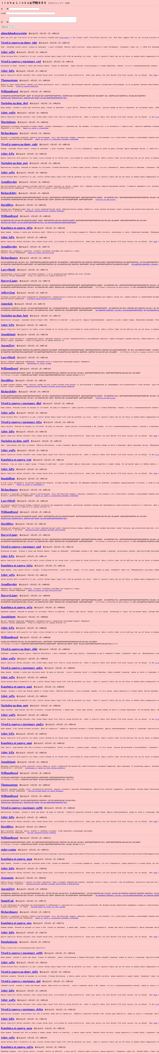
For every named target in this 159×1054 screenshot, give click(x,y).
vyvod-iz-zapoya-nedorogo (27, 86)
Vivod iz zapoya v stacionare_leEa (21, 422)
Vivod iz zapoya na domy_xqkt (19, 144)
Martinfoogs (8, 121)
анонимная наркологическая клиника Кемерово (44, 211)
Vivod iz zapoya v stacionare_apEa (21, 667)
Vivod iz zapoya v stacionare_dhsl (21, 403)
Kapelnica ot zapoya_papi (16, 686)
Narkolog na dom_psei (14, 163)
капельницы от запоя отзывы (39, 363)
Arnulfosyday (9, 181)
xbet (155, 75)
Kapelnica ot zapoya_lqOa (17, 565)
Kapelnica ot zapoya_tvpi (16, 459)
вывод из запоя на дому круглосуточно (44, 590)
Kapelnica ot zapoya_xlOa (16, 227)
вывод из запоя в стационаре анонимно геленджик (56, 139)
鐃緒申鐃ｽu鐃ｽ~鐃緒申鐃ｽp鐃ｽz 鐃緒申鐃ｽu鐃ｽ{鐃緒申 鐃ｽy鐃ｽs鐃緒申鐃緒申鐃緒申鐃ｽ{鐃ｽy (34, 98)
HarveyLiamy (9, 280)
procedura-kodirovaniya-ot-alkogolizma (44, 299)
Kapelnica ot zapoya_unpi (16, 743)
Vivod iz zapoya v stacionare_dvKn (22, 1009)
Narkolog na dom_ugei (14, 705)
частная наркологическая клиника (41, 833)
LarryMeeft (8, 269)
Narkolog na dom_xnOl (15, 440)
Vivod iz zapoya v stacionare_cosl (21, 61)
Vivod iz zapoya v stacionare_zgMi (21, 952)
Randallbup (8, 478)
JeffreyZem (8, 292)
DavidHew (7, 204)
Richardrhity (9, 192)
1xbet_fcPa (7, 153)
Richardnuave (9, 133)
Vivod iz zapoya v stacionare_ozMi (21, 807)
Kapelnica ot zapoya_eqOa (17, 1046)
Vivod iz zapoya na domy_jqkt (19, 42)
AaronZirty (8, 345)
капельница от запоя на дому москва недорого (45, 768)
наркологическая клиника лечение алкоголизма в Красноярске (52, 884)
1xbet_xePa (8, 51)
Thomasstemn (9, 80)
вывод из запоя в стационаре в (30, 484)
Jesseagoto (7, 877)
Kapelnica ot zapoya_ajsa (16, 922)
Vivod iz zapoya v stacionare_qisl (21, 981)
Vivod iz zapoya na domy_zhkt (19, 649)
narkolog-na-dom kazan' (106, 199)
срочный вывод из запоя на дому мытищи (48, 907)
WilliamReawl (9, 91)
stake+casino (8, 849)
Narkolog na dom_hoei (14, 315)
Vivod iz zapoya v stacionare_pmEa (22, 724)
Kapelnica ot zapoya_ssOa (16, 607)
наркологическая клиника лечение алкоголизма (45, 530)
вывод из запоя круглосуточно (41, 253)
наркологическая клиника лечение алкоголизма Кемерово (50, 386)
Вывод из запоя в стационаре (35, 128)
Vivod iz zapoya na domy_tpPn (19, 971)
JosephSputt (8, 334)
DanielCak (7, 900)
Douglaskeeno (9, 941)
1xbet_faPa (7, 70)
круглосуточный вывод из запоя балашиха (45, 791)
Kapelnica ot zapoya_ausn (16, 858)
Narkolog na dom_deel (14, 103)
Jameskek (7, 303)
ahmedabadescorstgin (14, 33)
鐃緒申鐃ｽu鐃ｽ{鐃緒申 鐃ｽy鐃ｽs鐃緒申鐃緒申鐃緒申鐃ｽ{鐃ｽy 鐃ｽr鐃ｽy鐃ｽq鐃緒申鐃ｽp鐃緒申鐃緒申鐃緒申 (38, 222)
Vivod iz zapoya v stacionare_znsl (21, 546)
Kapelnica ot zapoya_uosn (16, 1028)
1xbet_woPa (8, 112)
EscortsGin (64, 37)
